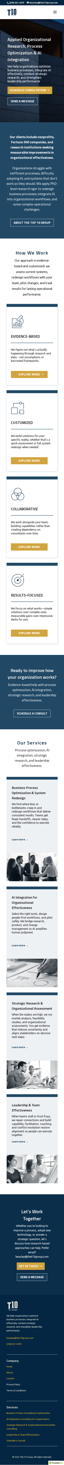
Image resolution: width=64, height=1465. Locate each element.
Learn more (20, 839)
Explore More (29, 374)
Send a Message (22, 101)
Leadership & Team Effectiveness (22, 1434)
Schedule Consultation (28, 90)
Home (9, 1366)
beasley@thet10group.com (19, 1338)
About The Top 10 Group (32, 222)
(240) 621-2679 (13, 1344)
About (9, 1372)
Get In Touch (28, 1266)
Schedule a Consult (32, 713)
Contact (10, 1378)
